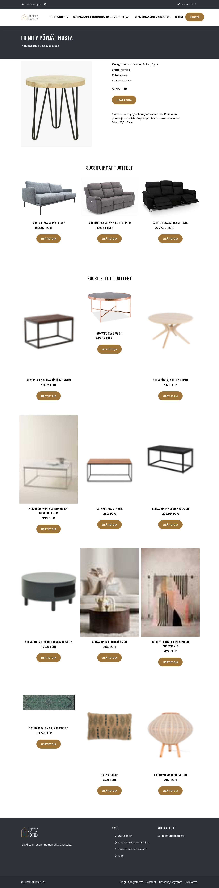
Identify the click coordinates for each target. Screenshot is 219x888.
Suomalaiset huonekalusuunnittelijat (101, 17)
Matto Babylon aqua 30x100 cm (48, 728)
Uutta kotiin (59, 17)
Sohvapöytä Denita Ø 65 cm (109, 642)
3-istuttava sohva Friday (48, 223)
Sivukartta (191, 882)
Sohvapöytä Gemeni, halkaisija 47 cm (48, 642)
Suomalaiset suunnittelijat (133, 842)
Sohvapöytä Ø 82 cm (109, 333)
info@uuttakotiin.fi (186, 4)
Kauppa (194, 17)
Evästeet (151, 882)
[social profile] (45, 4)
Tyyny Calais (109, 775)
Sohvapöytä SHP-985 (110, 509)
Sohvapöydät (50, 46)
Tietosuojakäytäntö (170, 882)
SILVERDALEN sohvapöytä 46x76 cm (48, 380)
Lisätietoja (124, 99)
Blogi (179, 17)
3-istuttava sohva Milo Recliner (109, 223)
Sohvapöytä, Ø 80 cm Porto (170, 380)
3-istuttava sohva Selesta (170, 223)
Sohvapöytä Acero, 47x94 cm (170, 509)
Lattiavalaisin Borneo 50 (170, 775)
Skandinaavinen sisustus (152, 17)
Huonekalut (31, 46)
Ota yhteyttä (135, 882)
